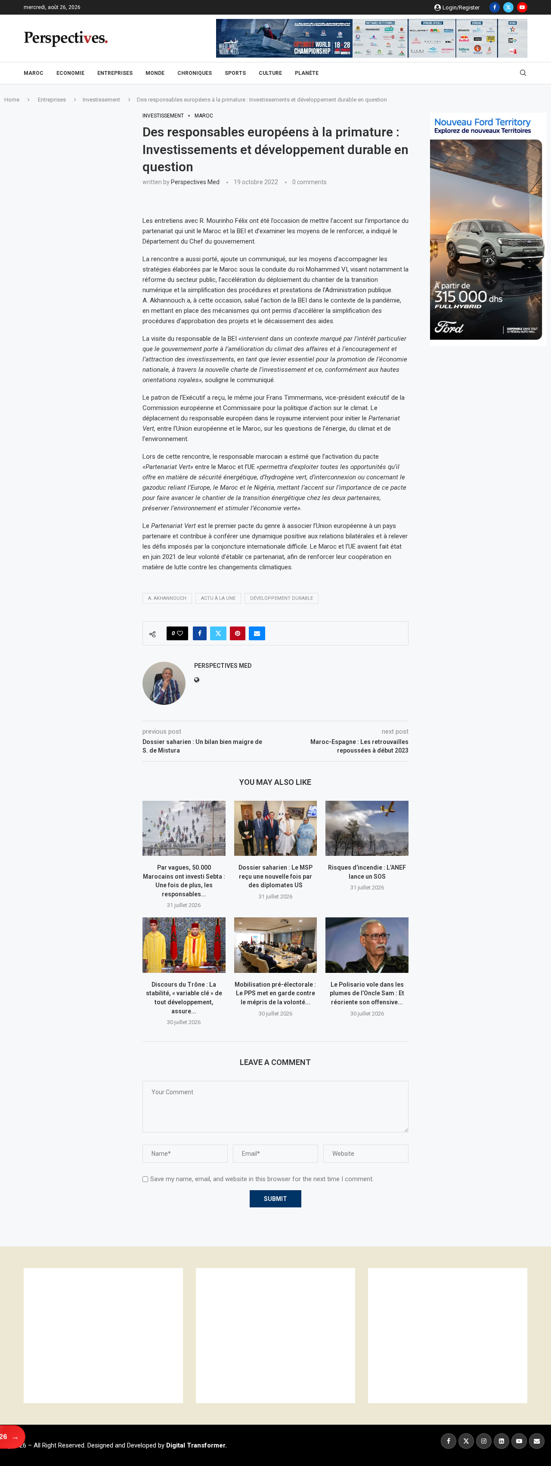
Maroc (33, 73)
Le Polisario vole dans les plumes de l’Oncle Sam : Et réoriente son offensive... (367, 993)
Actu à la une (218, 598)
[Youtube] (522, 7)
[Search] (523, 73)
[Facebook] (494, 7)
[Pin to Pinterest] (237, 633)
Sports (235, 73)
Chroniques (194, 73)
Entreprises (115, 73)
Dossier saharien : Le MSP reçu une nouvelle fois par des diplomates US (275, 876)
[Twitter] (508, 7)
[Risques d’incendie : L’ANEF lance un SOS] (367, 828)
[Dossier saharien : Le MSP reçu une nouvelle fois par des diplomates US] (275, 828)
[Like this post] (180, 633)
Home (11, 99)
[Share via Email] (257, 633)
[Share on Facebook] (200, 633)
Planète (307, 73)
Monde (154, 73)
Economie (70, 73)
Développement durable (281, 598)
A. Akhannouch (167, 598)
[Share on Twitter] (218, 633)
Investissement (101, 99)
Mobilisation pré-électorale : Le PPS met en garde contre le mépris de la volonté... (275, 993)
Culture (270, 73)
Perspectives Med (195, 182)
